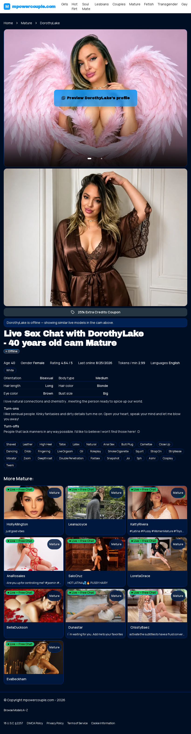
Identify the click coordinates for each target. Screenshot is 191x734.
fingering (44, 451)
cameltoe (146, 444)
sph (139, 458)
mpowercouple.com (30, 6)
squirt (139, 451)
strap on (156, 451)
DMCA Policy (35, 723)
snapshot (113, 458)
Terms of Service (77, 723)
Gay (184, 4)
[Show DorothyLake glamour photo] (101, 158)
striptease (175, 451)
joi (128, 458)
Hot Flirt (75, 6)
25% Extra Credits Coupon (101, 313)
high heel (46, 444)
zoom (27, 458)
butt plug (127, 444)
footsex (95, 458)
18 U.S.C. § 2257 (13, 723)
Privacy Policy (55, 723)
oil (81, 451)
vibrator (11, 458)
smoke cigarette (118, 451)
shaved (11, 444)
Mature (134, 4)
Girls (64, 4)
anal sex (108, 444)
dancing (11, 451)
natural (91, 444)
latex (76, 444)
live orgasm (65, 451)
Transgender (167, 4)
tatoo (62, 444)
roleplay (95, 451)
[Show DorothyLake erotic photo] (89, 158)
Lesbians (102, 4)
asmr (152, 458)
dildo (27, 451)
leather (28, 444)
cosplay (168, 458)
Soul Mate (86, 6)
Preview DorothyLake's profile (101, 99)
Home (8, 23)
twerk (10, 465)
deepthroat (45, 458)
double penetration (71, 458)
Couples (119, 4)
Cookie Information (103, 723)
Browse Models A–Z (16, 710)
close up (164, 444)
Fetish (149, 4)
